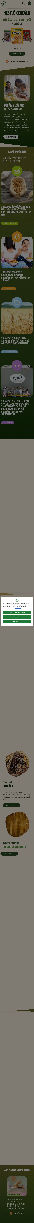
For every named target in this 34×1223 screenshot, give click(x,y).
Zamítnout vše (17, 617)
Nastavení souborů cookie (17, 621)
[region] (17, 611)
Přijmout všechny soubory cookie (17, 612)
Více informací (18, 608)
